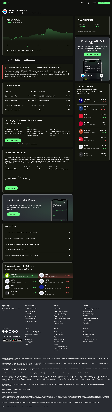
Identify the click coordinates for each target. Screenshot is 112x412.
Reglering (57, 337)
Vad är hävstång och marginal (89, 314)
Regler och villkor (59, 342)
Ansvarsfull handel (88, 311)
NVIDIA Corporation (31, 309)
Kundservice (57, 321)
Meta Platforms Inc (31, 316)
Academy (34, 144)
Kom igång (11, 188)
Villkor (96, 384)
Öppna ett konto (59, 316)
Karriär (27, 337)
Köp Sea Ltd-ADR (92, 54)
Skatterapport (87, 320)
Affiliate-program (88, 334)
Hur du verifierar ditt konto (62, 318)
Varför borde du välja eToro (33, 332)
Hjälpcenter (57, 309)
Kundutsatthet (58, 323)
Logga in (93, 3)
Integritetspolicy (59, 334)
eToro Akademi (87, 323)
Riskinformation (59, 339)
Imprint (27, 344)
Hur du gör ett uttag (60, 314)
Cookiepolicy (58, 332)
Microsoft (28, 314)
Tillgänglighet (29, 342)
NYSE (25, 178)
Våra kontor (28, 339)
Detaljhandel (12, 178)
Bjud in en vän (87, 332)
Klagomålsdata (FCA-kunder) (60, 349)
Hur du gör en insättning (61, 311)
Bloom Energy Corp (31, 321)
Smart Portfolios (88, 342)
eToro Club (86, 337)
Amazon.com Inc (30, 311)
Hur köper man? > (29, 60)
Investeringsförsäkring (90, 339)
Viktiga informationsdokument (61, 345)
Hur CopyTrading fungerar (91, 309)
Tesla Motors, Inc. (30, 318)
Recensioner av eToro (31, 334)
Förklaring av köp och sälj (90, 318)
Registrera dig (104, 3)
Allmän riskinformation (7, 392)
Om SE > (17, 60)
